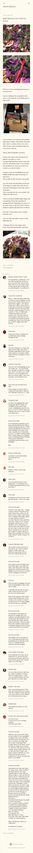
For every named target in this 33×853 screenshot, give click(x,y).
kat (9, 345)
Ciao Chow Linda (13, 296)
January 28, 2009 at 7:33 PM (16, 711)
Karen (10, 479)
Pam (10, 495)
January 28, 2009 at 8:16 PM (16, 726)
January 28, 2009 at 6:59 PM (16, 698)
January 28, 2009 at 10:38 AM (16, 415)
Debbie (10, 704)
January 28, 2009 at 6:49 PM (16, 681)
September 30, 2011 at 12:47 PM (16, 829)
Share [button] (4, 265)
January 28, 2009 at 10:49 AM (16, 461)
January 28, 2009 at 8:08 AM (16, 290)
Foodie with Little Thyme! (16, 716)
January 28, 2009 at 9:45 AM (16, 340)
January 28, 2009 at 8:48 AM (16, 326)
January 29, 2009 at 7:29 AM (16, 760)
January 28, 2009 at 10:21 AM (16, 395)
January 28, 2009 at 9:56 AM (16, 359)
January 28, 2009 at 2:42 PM (16, 556)
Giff (9, 580)
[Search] (29, 3)
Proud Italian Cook (14, 652)
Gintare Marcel (21, 847)
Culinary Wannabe (14, 544)
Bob (9, 467)
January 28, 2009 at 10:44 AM (16, 448)
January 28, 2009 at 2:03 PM (16, 489)
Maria (10, 331)
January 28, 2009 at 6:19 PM (16, 664)
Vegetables (9, 267)
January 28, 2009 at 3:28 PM (16, 605)
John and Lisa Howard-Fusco (17, 385)
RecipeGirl (11, 400)
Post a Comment (8, 833)
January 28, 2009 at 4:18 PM (16, 629)
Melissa (10, 669)
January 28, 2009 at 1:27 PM (16, 474)
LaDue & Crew (13, 364)
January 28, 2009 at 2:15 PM (15, 539)
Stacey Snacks (9, 7)
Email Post (10, 265)
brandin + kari (12, 686)
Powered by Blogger (18, 844)
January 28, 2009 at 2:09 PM (16, 502)
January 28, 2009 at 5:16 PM (15, 647)
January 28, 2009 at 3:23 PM (16, 575)
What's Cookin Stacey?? (16, 277)
